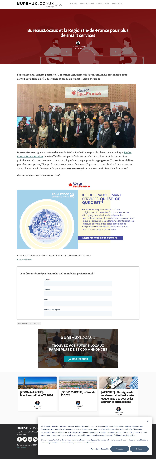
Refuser (139, 449)
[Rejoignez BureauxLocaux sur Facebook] (60, 6)
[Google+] (35, 439)
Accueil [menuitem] (73, 3)
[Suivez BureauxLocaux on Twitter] (56, 6)
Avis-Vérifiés (21, 447)
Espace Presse (24, 259)
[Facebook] (19, 439)
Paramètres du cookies (100, 449)
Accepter (119, 449)
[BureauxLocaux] (31, 428)
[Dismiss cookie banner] (148, 421)
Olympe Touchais (79, 47)
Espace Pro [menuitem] (117, 3)
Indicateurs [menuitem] (103, 3)
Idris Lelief (38, 406)
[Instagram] (30, 439)
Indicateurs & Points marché (28, 323)
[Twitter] (24, 439)
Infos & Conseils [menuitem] (88, 3)
